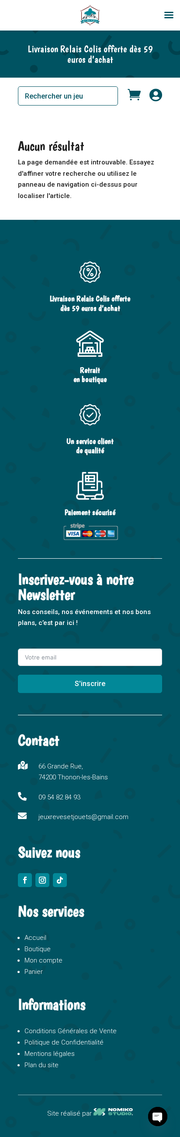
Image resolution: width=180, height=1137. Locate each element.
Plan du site (41, 1065)
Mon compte (43, 960)
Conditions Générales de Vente (70, 1031)
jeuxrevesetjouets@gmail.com (83, 817)
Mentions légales (49, 1054)
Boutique (37, 949)
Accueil (35, 938)
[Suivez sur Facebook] (25, 880)
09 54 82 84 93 (59, 797)
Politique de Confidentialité (64, 1042)
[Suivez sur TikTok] (60, 880)
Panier (33, 972)
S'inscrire (90, 683)
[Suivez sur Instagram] (42, 880)
